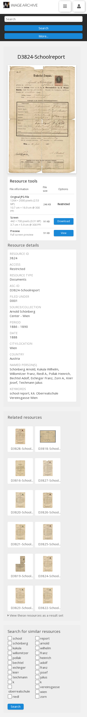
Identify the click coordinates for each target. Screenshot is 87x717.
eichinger (19, 667)
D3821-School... (22, 544)
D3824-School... (49, 576)
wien (43, 692)
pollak (16, 658)
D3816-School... (22, 480)
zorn (43, 696)
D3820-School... (22, 512)
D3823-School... (22, 608)
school (17, 638)
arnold (44, 643)
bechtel (17, 662)
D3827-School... (49, 480)
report (44, 638)
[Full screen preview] (42, 119)
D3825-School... (49, 544)
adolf (43, 662)
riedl (15, 696)
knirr (15, 672)
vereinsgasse (49, 687)
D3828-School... (22, 448)
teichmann (19, 677)
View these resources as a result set (36, 615)
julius (43, 677)
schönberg (20, 643)
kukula (16, 648)
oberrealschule (19, 691)
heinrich (45, 658)
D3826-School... (49, 512)
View (63, 233)
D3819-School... (22, 576)
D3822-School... (49, 608)
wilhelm (45, 648)
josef (43, 672)
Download (63, 221)
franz (43, 653)
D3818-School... (49, 448)
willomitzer (20, 653)
